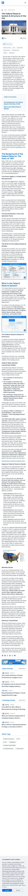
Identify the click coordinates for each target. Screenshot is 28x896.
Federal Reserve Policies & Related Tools (13, 461)
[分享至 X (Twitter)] (7, 655)
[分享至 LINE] (5, 655)
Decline (18, 890)
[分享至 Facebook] (3, 655)
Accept (7, 890)
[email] (15, 655)
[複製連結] (12, 655)
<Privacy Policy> (13, 885)
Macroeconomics (11, 10)
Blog (5, 10)
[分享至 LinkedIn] (10, 655)
